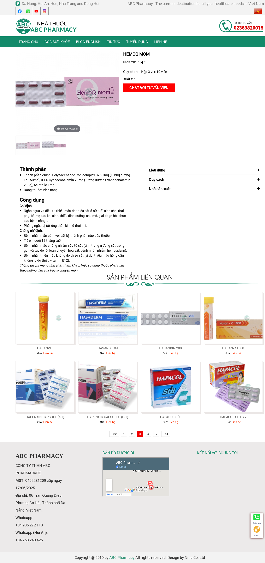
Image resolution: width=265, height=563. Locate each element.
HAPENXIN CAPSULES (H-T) (107, 417)
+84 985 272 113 (29, 525)
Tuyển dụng (137, 41)
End (166, 434)
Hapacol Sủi (170, 417)
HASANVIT (45, 348)
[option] (28, 145)
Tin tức (113, 41)
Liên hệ (160, 41)
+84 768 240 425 (29, 539)
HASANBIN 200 (170, 348)
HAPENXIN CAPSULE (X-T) (45, 417)
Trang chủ (28, 41)
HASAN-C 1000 (233, 348)
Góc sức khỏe (57, 41)
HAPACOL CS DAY (233, 417)
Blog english (88, 41)
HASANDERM (108, 348)
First (114, 434)
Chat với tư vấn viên (149, 87)
